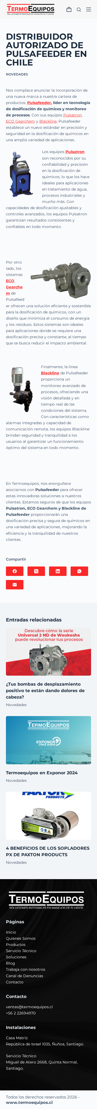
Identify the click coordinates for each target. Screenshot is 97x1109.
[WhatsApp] (79, 571)
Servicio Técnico (21, 950)
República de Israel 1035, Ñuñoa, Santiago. (45, 1044)
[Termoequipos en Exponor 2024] (48, 740)
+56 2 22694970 (21, 1013)
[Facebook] (14, 571)
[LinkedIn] (58, 571)
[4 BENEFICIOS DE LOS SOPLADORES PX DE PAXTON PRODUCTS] (48, 816)
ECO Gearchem (20, 121)
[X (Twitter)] (36, 571)
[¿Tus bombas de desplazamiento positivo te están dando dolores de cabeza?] (48, 652)
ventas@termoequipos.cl (29, 1006)
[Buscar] (79, 10)
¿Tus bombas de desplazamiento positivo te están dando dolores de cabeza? (45, 691)
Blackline (48, 121)
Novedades (17, 74)
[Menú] (88, 9)
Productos (16, 944)
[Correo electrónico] (14, 584)
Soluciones (16, 957)
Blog (10, 963)
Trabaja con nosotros (25, 969)
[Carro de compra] (69, 9)
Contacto (14, 982)
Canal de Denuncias (24, 975)
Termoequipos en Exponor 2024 (42, 772)
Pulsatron (72, 115)
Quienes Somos (21, 938)
